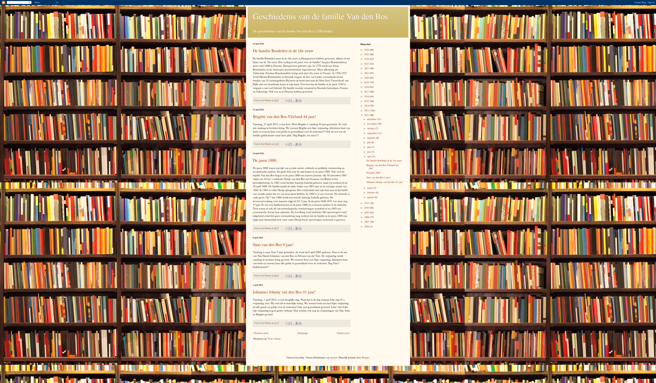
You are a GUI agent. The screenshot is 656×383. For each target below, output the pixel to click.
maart (370, 187)
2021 (367, 73)
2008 (367, 217)
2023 (367, 63)
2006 (367, 226)
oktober (371, 128)
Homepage (303, 333)
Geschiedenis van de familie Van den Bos (320, 16)
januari (370, 197)
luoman (333, 357)
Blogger (365, 357)
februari (371, 192)
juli (369, 142)
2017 (367, 91)
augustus (371, 137)
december (372, 119)
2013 (367, 110)
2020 (367, 77)
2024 (367, 59)
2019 (367, 82)
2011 (367, 203)
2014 (367, 105)
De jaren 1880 (264, 160)
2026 (367, 49)
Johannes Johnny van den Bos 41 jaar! (284, 292)
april (369, 156)
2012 (367, 115)
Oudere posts (343, 333)
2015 (367, 101)
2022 (367, 68)
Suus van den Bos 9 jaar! (273, 244)
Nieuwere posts (261, 333)
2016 (367, 96)
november (372, 123)
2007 (367, 221)
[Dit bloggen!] (290, 100)
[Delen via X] (293, 100)
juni (369, 147)
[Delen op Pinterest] (300, 100)
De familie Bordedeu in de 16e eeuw (283, 50)
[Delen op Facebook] (297, 100)
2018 (367, 87)
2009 (367, 212)
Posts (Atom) (274, 338)
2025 (367, 54)
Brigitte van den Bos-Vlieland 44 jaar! (284, 116)
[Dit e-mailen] (287, 100)
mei (369, 151)
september (372, 133)
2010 (367, 207)
